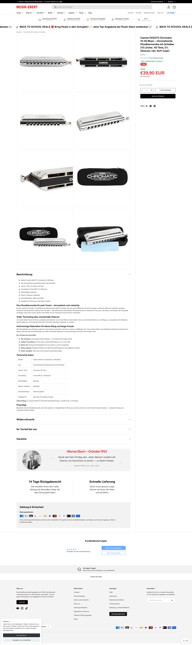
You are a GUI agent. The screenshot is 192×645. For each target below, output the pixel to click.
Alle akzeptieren (21, 635)
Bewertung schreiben (113, 548)
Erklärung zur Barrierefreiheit (119, 607)
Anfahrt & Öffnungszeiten (83, 615)
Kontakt (138, 13)
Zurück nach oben (96, 576)
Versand (130, 13)
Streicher (60, 13)
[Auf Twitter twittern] (147, 106)
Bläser (50, 13)
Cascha (142, 54)
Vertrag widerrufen (118, 614)
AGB (110, 592)
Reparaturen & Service (81, 611)
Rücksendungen (149, 13)
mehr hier (22, 602)
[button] (174, 7)
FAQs (76, 619)
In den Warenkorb (165, 90)
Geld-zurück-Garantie (81, 600)
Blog (90, 13)
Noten (81, 13)
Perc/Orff (40, 13)
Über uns (160, 13)
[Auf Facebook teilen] (151, 106)
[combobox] (102, 7)
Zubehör (71, 13)
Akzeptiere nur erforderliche (21, 640)
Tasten (18, 13)
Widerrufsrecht (114, 604)
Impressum (113, 596)
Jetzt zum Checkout (158, 96)
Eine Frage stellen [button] (113, 553)
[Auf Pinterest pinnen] (155, 106)
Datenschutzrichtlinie (116, 600)
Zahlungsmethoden (80, 607)
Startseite (19, 32)
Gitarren (29, 13)
